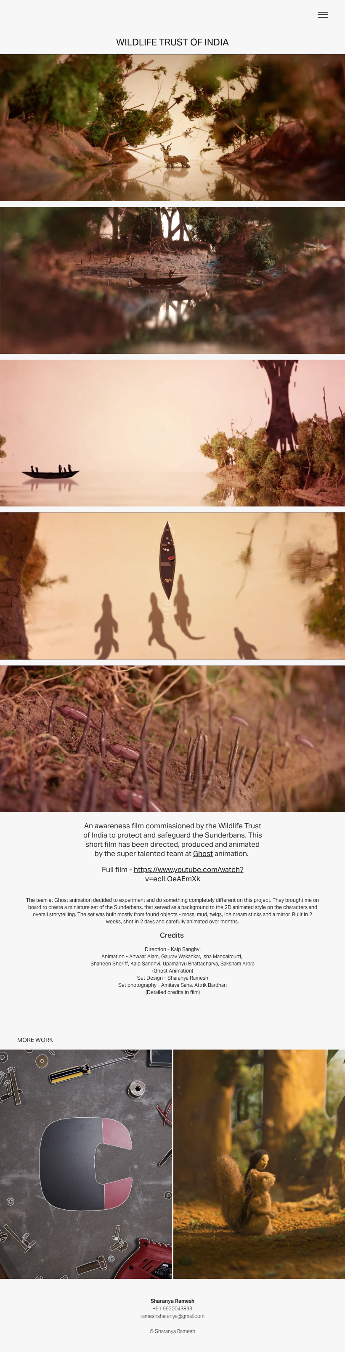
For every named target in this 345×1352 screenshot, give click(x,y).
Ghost (203, 853)
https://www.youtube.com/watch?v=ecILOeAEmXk (189, 874)
